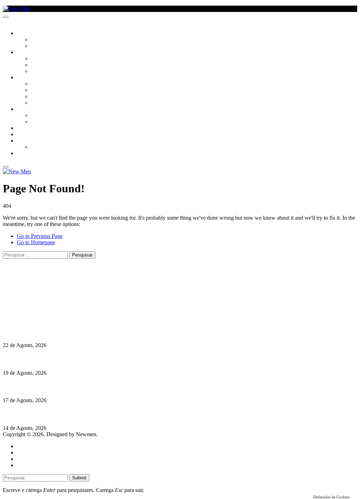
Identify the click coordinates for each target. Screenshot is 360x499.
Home (24, 446)
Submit (79, 477)
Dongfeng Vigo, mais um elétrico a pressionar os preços (68, 414)
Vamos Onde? (32, 109)
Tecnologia (44, 103)
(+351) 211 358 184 (50, 292)
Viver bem (42, 96)
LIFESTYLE (28, 77)
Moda (37, 90)
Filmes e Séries (48, 65)
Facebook (39, 305)
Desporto (28, 141)
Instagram (39, 299)
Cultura (27, 52)
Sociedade (29, 33)
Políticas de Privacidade (49, 311)
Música (39, 71)
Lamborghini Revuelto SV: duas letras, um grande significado (76, 359)
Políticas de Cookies (45, 318)
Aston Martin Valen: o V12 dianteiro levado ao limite (66, 331)
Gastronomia (33, 128)
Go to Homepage (36, 242)
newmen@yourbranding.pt (58, 286)
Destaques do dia (36, 465)
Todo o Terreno (49, 147)
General (25, 452)
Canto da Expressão (54, 46)
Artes (37, 58)
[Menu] (5, 17)
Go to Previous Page (40, 236)
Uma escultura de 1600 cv (33, 387)
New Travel (30, 153)
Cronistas (42, 40)
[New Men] (17, 9)
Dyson (38, 84)
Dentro (39, 115)
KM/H (22, 134)
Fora (37, 122)
